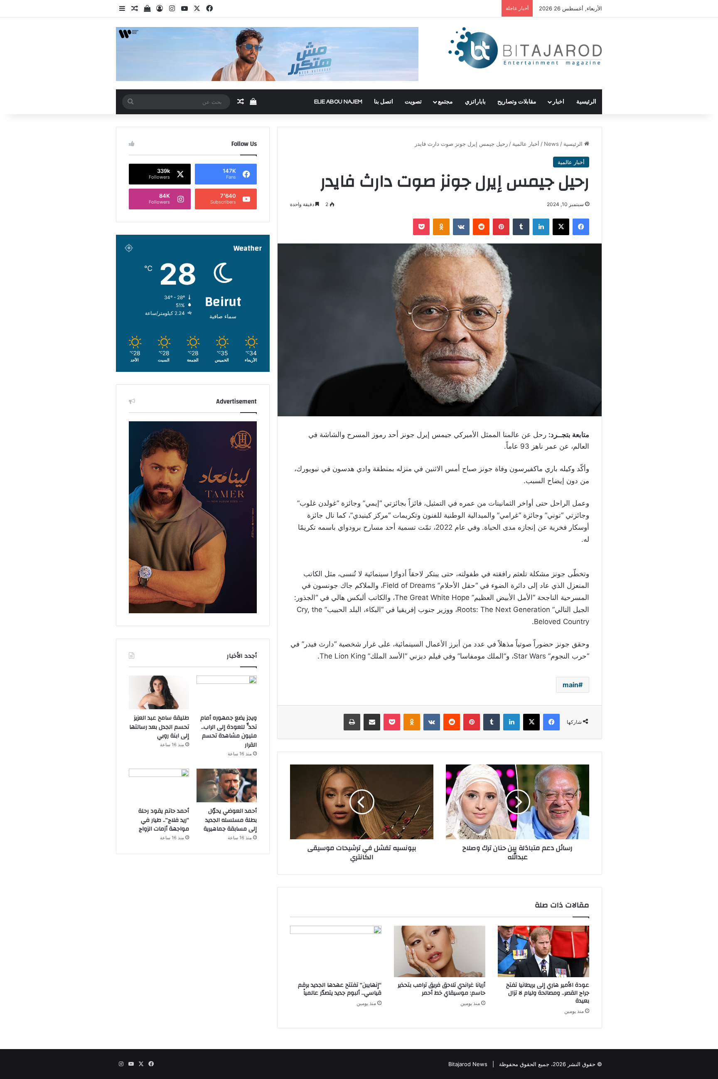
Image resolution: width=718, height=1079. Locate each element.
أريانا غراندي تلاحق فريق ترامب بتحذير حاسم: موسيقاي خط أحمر (441, 989)
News (551, 143)
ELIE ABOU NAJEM (338, 102)
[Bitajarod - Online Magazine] (525, 50)
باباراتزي (475, 102)
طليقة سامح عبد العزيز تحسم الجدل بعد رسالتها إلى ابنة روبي (159, 727)
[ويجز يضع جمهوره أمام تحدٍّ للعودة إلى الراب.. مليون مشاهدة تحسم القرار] (227, 693)
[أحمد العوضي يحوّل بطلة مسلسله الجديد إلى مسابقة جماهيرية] (227, 786)
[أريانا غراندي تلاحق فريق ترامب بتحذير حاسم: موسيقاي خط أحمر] (439, 951)
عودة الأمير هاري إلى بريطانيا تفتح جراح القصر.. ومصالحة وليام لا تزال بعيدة (547, 993)
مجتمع (445, 102)
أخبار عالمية (525, 143)
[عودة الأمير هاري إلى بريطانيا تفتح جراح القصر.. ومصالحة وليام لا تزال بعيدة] (543, 951)
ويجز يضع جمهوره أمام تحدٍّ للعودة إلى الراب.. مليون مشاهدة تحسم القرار (228, 731)
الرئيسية (586, 102)
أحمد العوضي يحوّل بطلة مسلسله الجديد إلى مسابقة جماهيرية (230, 820)
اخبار (558, 102)
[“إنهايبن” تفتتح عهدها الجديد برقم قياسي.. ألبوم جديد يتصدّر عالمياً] (335, 951)
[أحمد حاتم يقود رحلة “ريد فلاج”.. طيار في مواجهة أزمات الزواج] (159, 786)
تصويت (413, 102)
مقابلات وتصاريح (516, 102)
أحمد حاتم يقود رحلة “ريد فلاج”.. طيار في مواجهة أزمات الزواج (163, 820)
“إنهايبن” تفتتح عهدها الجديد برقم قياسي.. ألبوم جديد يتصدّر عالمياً (339, 989)
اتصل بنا (383, 102)
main (570, 685)
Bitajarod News (467, 1064)
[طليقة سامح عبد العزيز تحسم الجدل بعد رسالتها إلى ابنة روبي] (159, 693)
